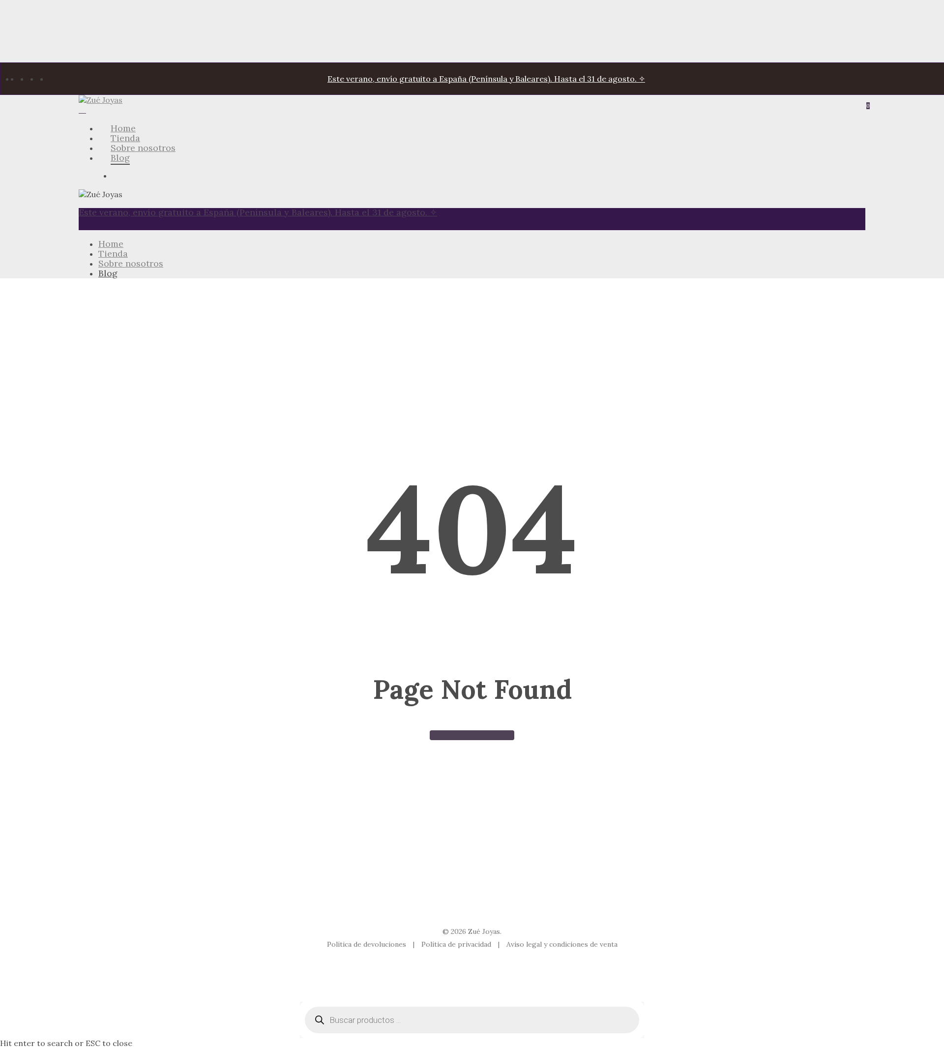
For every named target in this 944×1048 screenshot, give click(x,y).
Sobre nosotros (130, 263)
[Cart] (82, 110)
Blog (108, 273)
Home (110, 243)
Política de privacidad (457, 944)
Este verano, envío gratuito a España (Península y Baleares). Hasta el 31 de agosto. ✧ (486, 79)
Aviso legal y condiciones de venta (562, 944)
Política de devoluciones (367, 944)
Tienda (113, 253)
